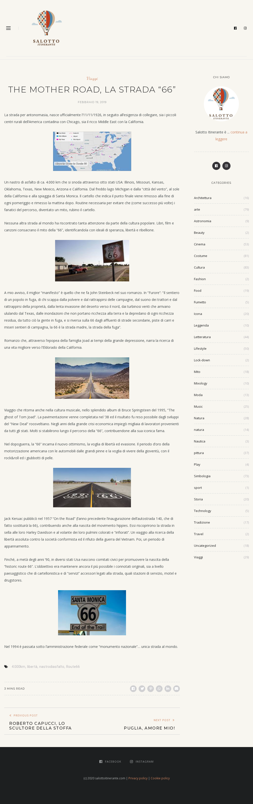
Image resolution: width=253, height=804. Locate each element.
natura (199, 429)
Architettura (202, 198)
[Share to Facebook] (133, 688)
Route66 (73, 667)
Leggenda (201, 325)
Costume (200, 256)
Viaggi (92, 78)
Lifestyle (200, 348)
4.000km (18, 667)
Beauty (199, 232)
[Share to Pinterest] (150, 688)
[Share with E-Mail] (176, 688)
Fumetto (200, 302)
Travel (198, 534)
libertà (32, 667)
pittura (199, 453)
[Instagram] (245, 28)
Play (197, 464)
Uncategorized (205, 545)
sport (198, 487)
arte (197, 209)
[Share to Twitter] (142, 688)
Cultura (199, 267)
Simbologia (202, 476)
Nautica (199, 441)
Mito (197, 371)
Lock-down (202, 360)
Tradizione (202, 522)
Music (198, 406)
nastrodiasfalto (51, 667)
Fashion (200, 279)
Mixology (200, 383)
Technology (202, 511)
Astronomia (202, 221)
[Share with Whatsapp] (159, 688)
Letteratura (202, 337)
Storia (198, 499)
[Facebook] (235, 28)
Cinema (199, 244)
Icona (198, 313)
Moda (198, 395)
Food (197, 290)
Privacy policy (138, 778)
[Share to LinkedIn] (168, 688)
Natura (199, 418)
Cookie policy (160, 778)
